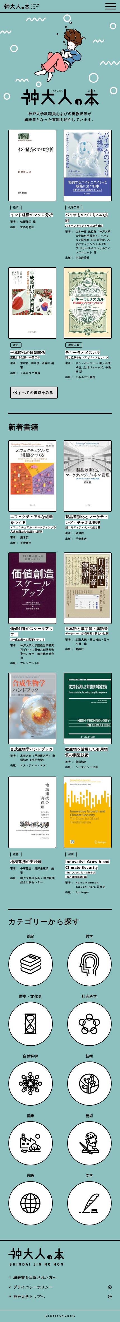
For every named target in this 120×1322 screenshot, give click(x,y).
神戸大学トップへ (29, 1297)
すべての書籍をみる (36, 392)
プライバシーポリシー (33, 1287)
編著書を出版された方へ (35, 1277)
